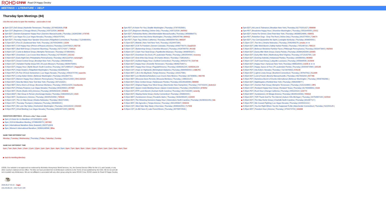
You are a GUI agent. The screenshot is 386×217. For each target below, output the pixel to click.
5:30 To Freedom (143, 46)
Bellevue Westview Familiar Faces (269, 49)
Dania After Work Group (264, 52)
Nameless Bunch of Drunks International (271, 79)
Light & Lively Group (263, 73)
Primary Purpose (23, 88)
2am (110, 148)
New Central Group (143, 82)
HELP (40, 7)
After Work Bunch (262, 46)
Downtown (21, 55)
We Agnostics (141, 103)
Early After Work (261, 55)
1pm (42, 148)
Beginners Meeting (141, 31)
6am (5, 148)
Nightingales (260, 82)
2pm (47, 148)
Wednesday (24, 138)
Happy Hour (141, 64)
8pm (77, 148)
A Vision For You (139, 28)
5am (125, 148)
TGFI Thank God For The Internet (268, 97)
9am (20, 148)
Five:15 (19, 43)
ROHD (9, 2)
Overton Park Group (263, 85)
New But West (22, 82)
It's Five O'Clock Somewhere (28, 73)
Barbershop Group (143, 49)
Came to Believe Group (26, 52)
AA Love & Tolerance (260, 28)
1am (105, 148)
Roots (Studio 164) (24, 91)
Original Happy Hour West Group (149, 85)
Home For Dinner (259, 34)
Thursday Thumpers (25, 103)
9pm (82, 148)
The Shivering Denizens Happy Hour (151, 100)
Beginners (18, 31)
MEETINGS (7, 7)
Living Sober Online (24, 76)
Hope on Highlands (144, 70)
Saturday (50, 138)
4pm (57, 148)
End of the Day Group (144, 58)
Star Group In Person (26, 94)
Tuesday (14, 138)
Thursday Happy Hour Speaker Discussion (31, 40)
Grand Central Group (25, 61)
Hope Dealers (22, 70)
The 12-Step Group (24, 100)
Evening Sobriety (262, 58)
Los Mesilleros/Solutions (146, 76)
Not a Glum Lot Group (26, 85)
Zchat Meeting (22, 109)
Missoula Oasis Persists (145, 79)
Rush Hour (259, 91)
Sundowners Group (144, 97)
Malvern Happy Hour (24, 79)
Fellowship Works (140, 34)
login (18, 185)
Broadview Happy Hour (261, 31)
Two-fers (258, 43)
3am (115, 148)
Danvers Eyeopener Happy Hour (27, 34)
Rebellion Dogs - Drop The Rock (265, 37)
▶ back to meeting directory (14, 157)
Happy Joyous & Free (263, 67)
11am (31, 148)
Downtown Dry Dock (144, 55)
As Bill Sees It (141, 109)
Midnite (139, 43)
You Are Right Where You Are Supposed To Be (274, 106)
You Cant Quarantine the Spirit (264, 40)
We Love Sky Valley (24, 106)
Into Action (259, 70)
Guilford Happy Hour (144, 61)
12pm (37, 148)
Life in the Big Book (144, 73)
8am (15, 148)
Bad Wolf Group (23, 49)
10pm (88, 148)
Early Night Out (22, 58)
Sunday (58, 138)
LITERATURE (26, 7)
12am (100, 148)
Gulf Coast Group (262, 61)
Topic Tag (137, 40)
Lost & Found (260, 76)
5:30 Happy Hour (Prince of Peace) (31, 46)
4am (120, 148)
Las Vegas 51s (20, 37)
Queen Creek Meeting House (148, 88)
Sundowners (260, 94)
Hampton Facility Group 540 (28, 64)
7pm (72, 148)
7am (10, 148)
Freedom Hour (261, 109)
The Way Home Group (264, 100)
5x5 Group (18, 28)
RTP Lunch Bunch (143, 91)
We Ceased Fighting (263, 103)
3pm (52, 148)
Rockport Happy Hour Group (266, 88)
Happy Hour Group (143, 67)
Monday (6, 138)
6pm (67, 148)
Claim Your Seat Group (145, 52)
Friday (42, 138)
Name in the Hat (139, 37)
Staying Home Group (144, 94)
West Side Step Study (144, 106)
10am (25, 148)
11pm (94, 148)
